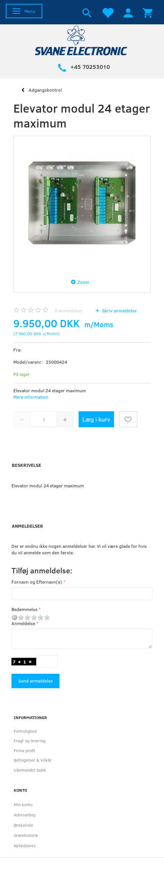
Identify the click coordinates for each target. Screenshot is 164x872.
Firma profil (24, 750)
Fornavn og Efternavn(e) (36, 582)
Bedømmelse (24, 609)
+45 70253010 (90, 66)
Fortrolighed (25, 731)
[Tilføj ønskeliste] (128, 419)
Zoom (83, 282)
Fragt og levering (29, 740)
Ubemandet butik (30, 770)
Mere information (30, 397)
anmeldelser (69, 310)
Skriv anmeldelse (119, 310)
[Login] (128, 12)
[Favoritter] (107, 12)
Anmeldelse (23, 623)
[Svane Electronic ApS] (82, 39)
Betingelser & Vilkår (32, 760)
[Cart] (147, 12)
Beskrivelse (26, 465)
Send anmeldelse (35, 681)
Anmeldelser (27, 526)
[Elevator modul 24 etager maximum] (82, 204)
